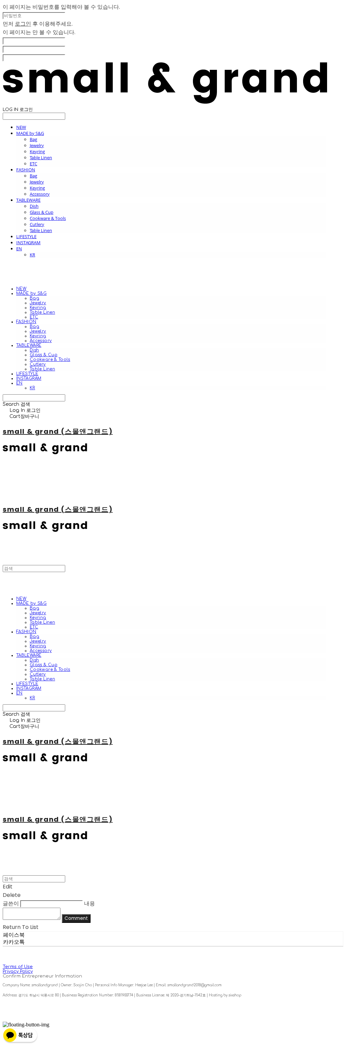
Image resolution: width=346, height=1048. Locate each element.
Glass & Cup (41, 212)
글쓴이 (11, 903)
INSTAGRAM (28, 242)
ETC (33, 164)
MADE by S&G (30, 133)
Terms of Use (18, 966)
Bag (33, 139)
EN (19, 249)
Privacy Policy (18, 971)
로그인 (23, 24)
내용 (89, 903)
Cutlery (37, 224)
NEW (21, 127)
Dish (34, 206)
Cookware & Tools (48, 218)
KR (32, 255)
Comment (76, 918)
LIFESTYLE (26, 236)
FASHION (25, 170)
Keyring (37, 151)
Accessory (40, 194)
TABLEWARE (28, 200)
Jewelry (37, 145)
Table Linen (41, 157)
